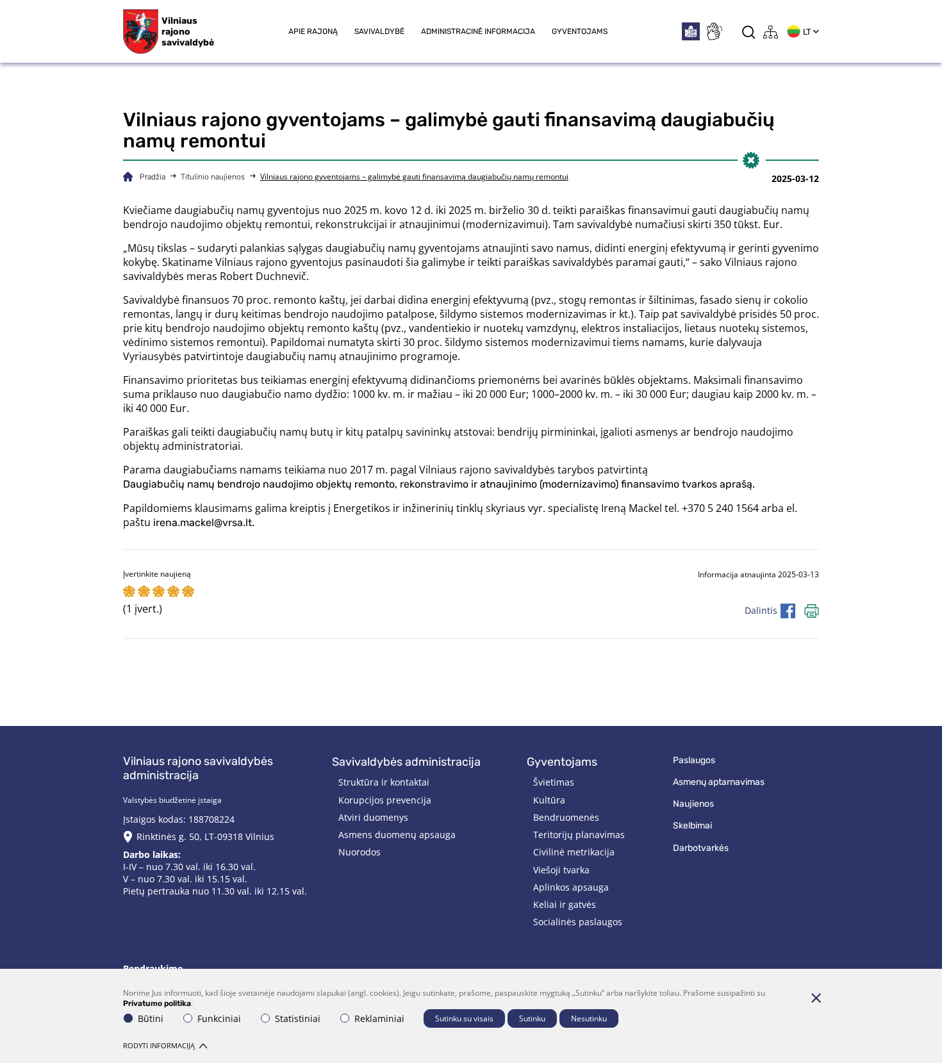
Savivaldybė (379, 31)
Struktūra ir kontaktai (383, 782)
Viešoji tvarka (561, 870)
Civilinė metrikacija (574, 852)
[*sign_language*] (714, 31)
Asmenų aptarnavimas (718, 782)
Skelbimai (692, 825)
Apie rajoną (313, 31)
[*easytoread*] (691, 31)
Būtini (150, 1018)
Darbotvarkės (701, 848)
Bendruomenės (566, 817)
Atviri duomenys (373, 817)
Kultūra (549, 800)
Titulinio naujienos (213, 176)
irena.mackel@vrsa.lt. (203, 522)
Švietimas (553, 782)
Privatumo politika (157, 1003)
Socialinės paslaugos (577, 922)
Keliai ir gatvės (564, 904)
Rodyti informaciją (159, 1045)
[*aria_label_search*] (749, 31)
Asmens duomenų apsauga (397, 834)
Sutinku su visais (464, 1018)
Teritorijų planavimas (579, 834)
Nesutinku (589, 1018)
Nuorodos (359, 852)
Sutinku (532, 1018)
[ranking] (188, 592)
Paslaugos (694, 760)
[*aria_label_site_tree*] (771, 31)
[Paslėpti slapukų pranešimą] (815, 997)
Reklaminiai (379, 1018)
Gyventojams (579, 31)
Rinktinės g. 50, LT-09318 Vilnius (205, 836)
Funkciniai (219, 1018)
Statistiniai (297, 1018)
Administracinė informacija (478, 31)
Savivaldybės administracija (406, 762)
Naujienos (693, 803)
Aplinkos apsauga (571, 887)
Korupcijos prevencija (384, 800)
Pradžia (152, 176)
